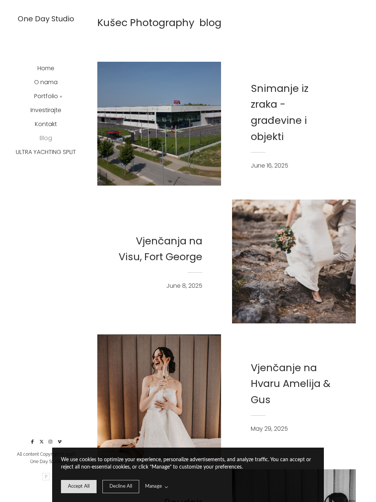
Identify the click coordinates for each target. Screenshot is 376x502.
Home (45, 68)
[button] (61, 96)
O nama (46, 82)
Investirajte (45, 110)
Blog (46, 138)
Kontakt (46, 124)
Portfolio (46, 96)
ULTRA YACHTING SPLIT (46, 152)
